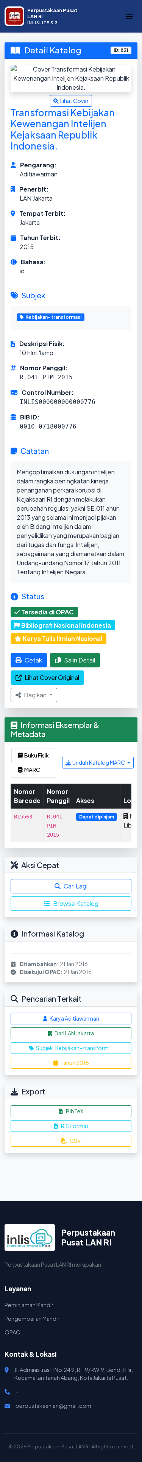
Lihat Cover (74, 100)
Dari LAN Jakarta (74, 1033)
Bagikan (36, 695)
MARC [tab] (32, 769)
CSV (75, 1140)
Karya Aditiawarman (74, 1018)
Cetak (33, 660)
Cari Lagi (75, 886)
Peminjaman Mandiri (30, 1304)
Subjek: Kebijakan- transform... (74, 1047)
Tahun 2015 (74, 1062)
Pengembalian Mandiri (33, 1318)
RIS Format (75, 1125)
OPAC (12, 1332)
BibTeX (74, 1111)
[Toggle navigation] (129, 16)
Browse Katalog (75, 903)
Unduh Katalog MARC (99, 762)
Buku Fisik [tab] (36, 755)
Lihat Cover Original (52, 677)
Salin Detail (79, 660)
